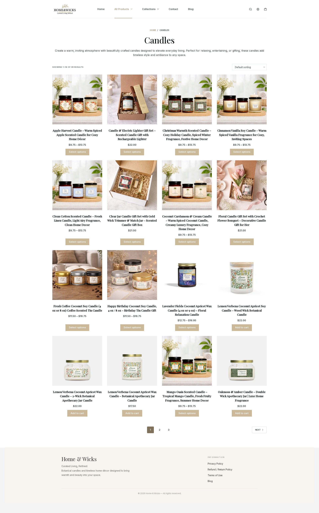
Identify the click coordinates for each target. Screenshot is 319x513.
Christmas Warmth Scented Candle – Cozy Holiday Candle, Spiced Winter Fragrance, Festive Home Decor (187, 135)
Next (258, 430)
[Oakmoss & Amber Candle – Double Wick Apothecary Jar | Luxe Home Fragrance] (242, 361)
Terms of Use (215, 475)
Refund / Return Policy (220, 469)
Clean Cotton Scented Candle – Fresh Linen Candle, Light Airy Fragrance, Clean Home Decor (77, 220)
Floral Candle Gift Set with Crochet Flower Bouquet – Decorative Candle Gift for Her (241, 220)
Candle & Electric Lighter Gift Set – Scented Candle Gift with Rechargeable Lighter (132, 135)
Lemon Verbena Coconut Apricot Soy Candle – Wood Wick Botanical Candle (242, 310)
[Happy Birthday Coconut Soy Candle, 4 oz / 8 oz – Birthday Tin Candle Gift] (132, 275)
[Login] (258, 9)
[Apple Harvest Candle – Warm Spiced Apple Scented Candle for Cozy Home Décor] (77, 99)
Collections (149, 9)
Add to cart (242, 327)
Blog (191, 9)
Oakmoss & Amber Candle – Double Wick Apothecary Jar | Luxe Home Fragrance (242, 396)
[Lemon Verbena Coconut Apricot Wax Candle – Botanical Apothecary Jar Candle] (132, 361)
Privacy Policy (215, 463)
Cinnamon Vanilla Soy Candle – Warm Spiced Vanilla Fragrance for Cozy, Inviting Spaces (241, 135)
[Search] (250, 9)
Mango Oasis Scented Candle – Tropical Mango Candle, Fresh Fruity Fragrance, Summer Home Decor (186, 396)
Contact (173, 9)
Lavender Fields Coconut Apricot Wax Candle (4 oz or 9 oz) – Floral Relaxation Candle (187, 310)
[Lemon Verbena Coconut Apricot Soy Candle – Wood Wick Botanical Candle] (242, 275)
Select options (77, 151)
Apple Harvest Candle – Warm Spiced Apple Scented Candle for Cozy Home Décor (77, 135)
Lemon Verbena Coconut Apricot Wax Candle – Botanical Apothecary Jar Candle (132, 396)
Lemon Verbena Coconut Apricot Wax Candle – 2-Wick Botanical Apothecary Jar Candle (77, 396)
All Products (121, 9)
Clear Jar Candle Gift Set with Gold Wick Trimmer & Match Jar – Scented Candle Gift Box (132, 220)
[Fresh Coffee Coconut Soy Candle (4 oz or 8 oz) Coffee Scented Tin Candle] (77, 275)
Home (101, 9)
